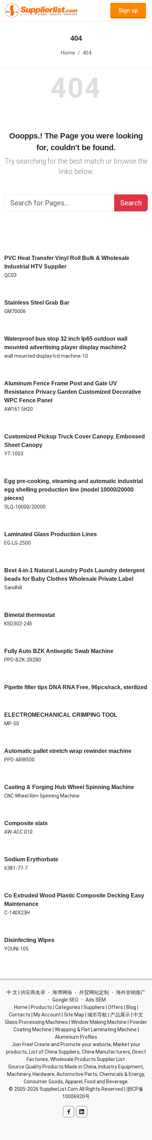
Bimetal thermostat (29, 615)
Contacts (19, 1014)
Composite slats (26, 823)
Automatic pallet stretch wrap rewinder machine (67, 751)
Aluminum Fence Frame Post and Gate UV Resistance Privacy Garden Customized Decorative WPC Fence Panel (72, 391)
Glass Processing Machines (36, 1022)
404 (87, 53)
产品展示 (120, 1014)
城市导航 (97, 1014)
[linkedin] (81, 1111)
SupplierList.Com (59, 1089)
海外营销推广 (131, 992)
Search (131, 203)
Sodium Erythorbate (31, 859)
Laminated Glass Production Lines (50, 534)
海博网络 (62, 992)
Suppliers (94, 1007)
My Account (47, 1014)
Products (41, 1007)
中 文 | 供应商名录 (25, 992)
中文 (138, 1014)
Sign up (128, 10)
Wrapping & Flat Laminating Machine (96, 1029)
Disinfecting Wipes (29, 940)
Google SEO (65, 1000)
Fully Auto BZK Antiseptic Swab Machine (58, 651)
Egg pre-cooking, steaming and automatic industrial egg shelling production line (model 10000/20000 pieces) (73, 489)
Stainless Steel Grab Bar (36, 303)
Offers (115, 1007)
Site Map (74, 1014)
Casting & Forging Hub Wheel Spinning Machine (69, 787)
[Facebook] (68, 1111)
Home (68, 53)
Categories (67, 1007)
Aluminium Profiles (76, 1037)
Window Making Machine (99, 1022)
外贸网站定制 (94, 992)
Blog (131, 1007)
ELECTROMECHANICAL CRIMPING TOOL (60, 715)
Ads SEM (96, 1000)
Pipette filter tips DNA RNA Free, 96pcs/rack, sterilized (75, 687)
